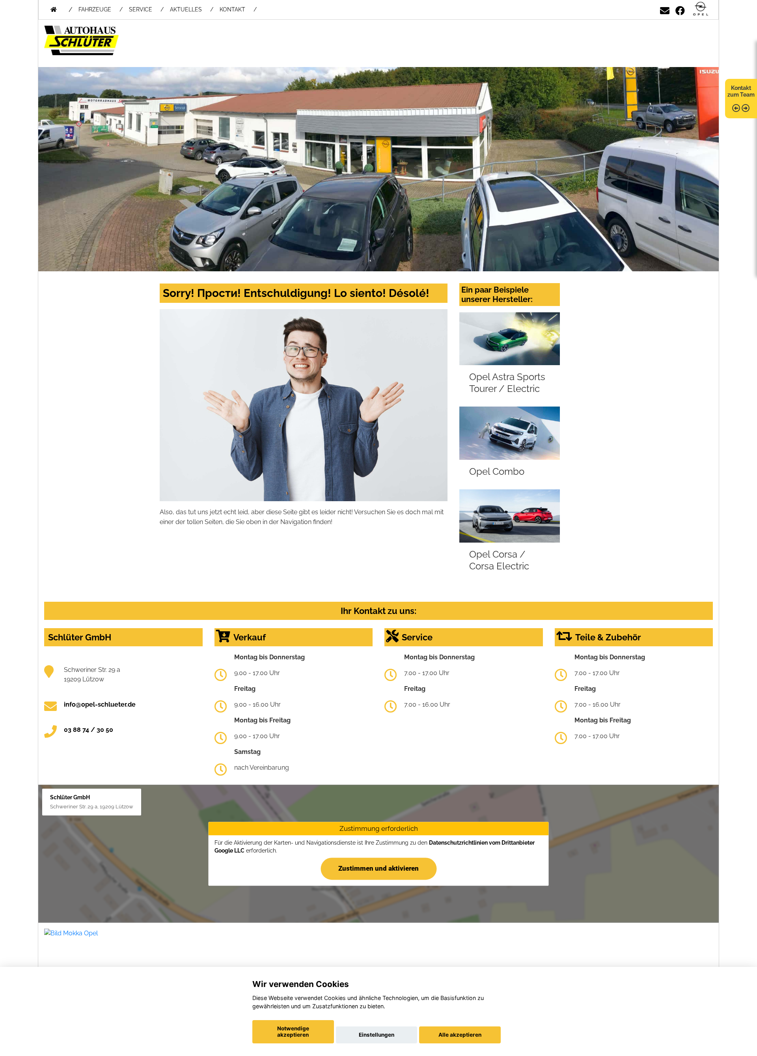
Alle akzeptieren (459, 1035)
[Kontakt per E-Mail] (664, 9)
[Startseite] (700, 9)
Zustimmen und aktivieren (378, 868)
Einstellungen (376, 1035)
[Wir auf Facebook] (680, 9)
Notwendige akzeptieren (293, 1031)
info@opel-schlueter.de (100, 704)
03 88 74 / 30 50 (88, 729)
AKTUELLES (186, 9)
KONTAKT (232, 9)
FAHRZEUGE (94, 9)
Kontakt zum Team (741, 91)
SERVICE (140, 9)
